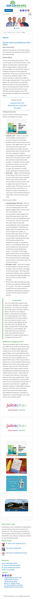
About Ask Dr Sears (10, 581)
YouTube (28, 10)
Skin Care (19, 32)
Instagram (23, 10)
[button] (17, 28)
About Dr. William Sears (12, 583)
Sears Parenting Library (9, 563)
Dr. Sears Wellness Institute (11, 567)
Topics (4, 32)
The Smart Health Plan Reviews (16, 553)
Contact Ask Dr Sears (11, 579)
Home (2, 32)
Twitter (26, 10)
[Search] (30, 14)
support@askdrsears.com (13, 577)
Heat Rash (17, 108)
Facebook (21, 10)
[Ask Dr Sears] (16, 4)
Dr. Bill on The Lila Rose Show (16, 543)
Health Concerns (11, 32)
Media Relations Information (13, 587)
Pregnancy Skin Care (17, 103)
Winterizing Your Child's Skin (17, 105)
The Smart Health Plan (13, 548)
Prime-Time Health (8, 570)
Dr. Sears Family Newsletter (11, 565)
